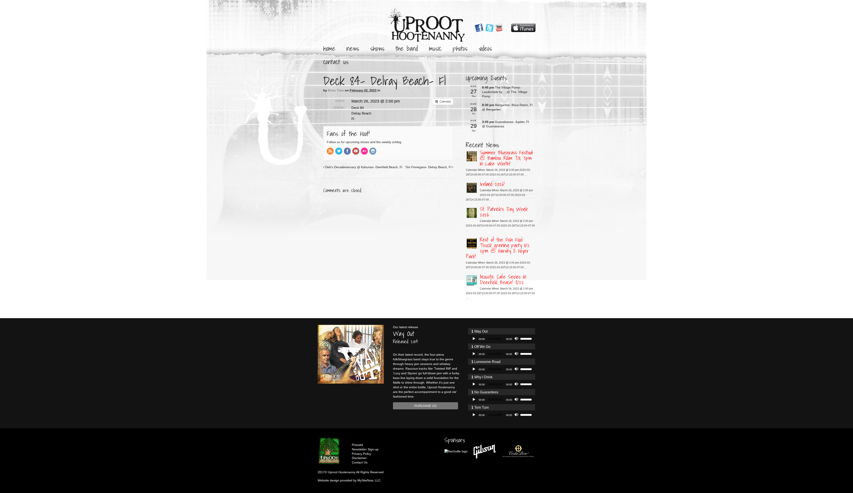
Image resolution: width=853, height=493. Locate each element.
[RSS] (330, 151)
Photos (460, 48)
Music (435, 48)
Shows (377, 48)
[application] (501, 338)
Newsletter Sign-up (365, 449)
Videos (485, 48)
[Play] (474, 339)
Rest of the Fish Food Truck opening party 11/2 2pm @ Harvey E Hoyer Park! (498, 247)
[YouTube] (356, 151)
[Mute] (517, 339)
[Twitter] (339, 151)
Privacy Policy (361, 454)
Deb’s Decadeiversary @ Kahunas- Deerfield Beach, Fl (363, 167)
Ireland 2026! (492, 184)
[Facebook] (347, 151)
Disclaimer (359, 458)
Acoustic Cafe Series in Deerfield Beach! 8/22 (503, 279)
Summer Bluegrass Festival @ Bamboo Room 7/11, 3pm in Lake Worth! (506, 158)
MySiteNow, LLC (369, 480)
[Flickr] (365, 151)
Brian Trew (336, 90)
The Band (407, 48)
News (352, 48)
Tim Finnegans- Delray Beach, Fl (428, 167)
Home (329, 48)
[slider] (526, 338)
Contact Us (336, 61)
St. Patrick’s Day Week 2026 (504, 212)
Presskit (357, 445)
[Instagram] (373, 151)
